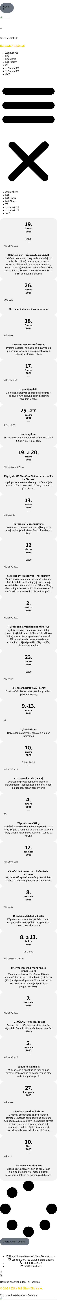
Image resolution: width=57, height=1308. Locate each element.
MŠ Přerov (11, 62)
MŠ (7, 56)
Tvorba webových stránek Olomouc (18, 1295)
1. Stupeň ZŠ (12, 68)
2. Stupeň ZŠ (12, 71)
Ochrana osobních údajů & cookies (20, 1282)
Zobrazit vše (11, 52)
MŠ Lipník (10, 59)
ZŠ (6, 65)
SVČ (7, 74)
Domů (3, 38)
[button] (28, 133)
